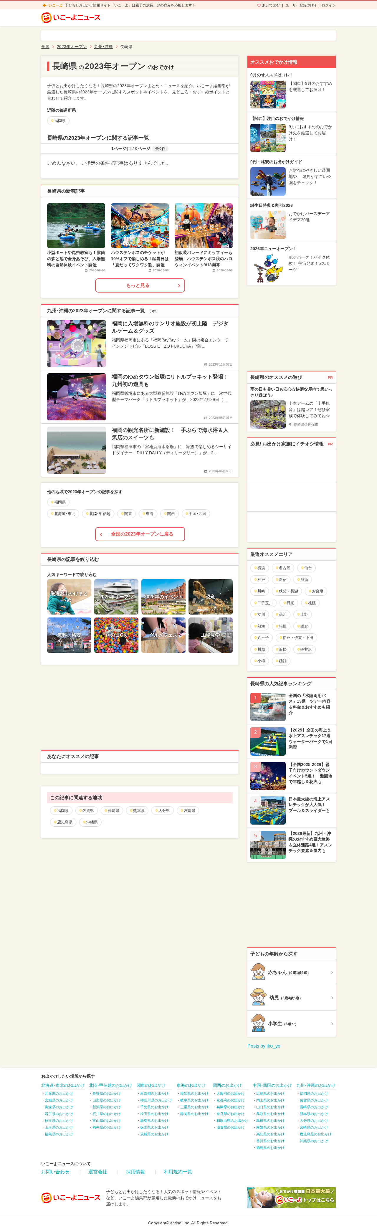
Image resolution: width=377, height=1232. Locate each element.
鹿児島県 (64, 822)
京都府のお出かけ (230, 1100)
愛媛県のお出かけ (270, 1127)
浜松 (283, 649)
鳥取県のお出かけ (270, 1114)
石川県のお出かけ (106, 1114)
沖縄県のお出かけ (314, 1141)
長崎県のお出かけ (314, 1107)
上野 (304, 614)
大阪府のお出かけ (230, 1093)
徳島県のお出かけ (270, 1148)
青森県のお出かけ (59, 1107)
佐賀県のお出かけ (314, 1100)
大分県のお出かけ (314, 1121)
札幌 (312, 603)
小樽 (261, 661)
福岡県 (63, 810)
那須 (304, 579)
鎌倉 (304, 626)
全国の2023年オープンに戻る (142, 533)
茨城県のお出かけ (154, 1134)
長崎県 (113, 810)
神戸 (261, 579)
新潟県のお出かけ (106, 1107)
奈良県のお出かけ (230, 1114)
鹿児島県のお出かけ (316, 1134)
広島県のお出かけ (270, 1093)
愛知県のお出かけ (194, 1093)
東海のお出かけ (191, 1085)
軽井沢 (306, 649)
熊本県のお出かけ (314, 1114)
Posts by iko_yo (263, 1045)
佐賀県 (88, 810)
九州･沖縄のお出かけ (315, 1085)
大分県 (164, 810)
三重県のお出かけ (194, 1107)
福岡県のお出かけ (314, 1093)
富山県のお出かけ (106, 1121)
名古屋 (284, 568)
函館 (283, 661)
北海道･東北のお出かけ (63, 1085)
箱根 (283, 626)
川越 (261, 649)
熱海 (261, 626)
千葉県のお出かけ (154, 1107)
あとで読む (271, 5)
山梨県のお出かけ (106, 1100)
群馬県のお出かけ (154, 1121)
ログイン (329, 5)
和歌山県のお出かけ (232, 1121)
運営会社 (97, 1171)
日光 (290, 603)
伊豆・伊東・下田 (298, 637)
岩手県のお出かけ (59, 1114)
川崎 (261, 591)
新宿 (283, 579)
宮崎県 (189, 810)
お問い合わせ (55, 1171)
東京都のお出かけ (154, 1093)
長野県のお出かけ (106, 1093)
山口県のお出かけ (270, 1107)
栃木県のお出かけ (154, 1127)
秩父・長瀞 (288, 591)
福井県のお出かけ (106, 1127)
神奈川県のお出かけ (156, 1100)
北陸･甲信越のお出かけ (110, 1085)
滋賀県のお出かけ (230, 1127)
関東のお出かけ (151, 1085)
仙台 (308, 568)
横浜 (261, 568)
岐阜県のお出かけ (194, 1100)
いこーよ (56, 5)
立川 (261, 614)
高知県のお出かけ (270, 1134)
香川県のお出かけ (270, 1141)
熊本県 (139, 810)
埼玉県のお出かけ (154, 1114)
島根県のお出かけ (270, 1121)
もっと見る (138, 285)
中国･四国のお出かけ (272, 1085)
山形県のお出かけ (59, 1127)
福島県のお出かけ (59, 1134)
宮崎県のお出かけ (314, 1127)
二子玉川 (265, 603)
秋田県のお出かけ (59, 1121)
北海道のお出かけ (59, 1093)
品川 (283, 614)
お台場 (317, 591)
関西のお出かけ (227, 1085)
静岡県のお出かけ (194, 1114)
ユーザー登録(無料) (300, 5)
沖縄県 (92, 822)
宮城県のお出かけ (59, 1100)
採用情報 (135, 1171)
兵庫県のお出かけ (230, 1107)
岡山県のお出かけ (270, 1100)
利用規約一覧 (178, 1171)
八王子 (263, 637)
